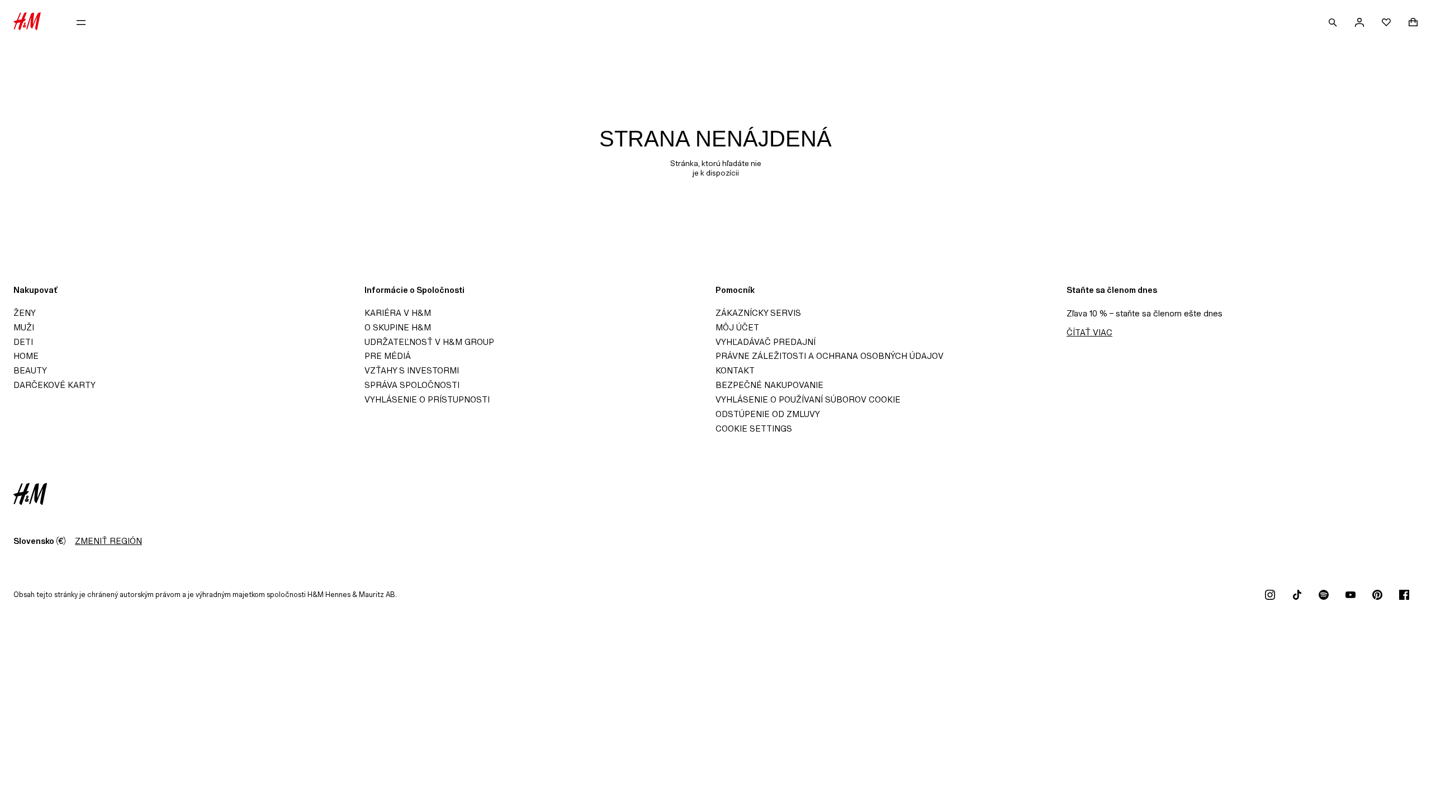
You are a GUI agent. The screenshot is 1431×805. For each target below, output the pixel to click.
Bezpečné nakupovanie (769, 385)
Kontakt (735, 370)
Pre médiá (387, 356)
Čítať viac (1089, 332)
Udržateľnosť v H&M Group (429, 342)
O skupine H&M (397, 327)
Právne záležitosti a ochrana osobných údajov (830, 356)
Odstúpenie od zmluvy (768, 414)
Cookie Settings (754, 428)
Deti (23, 342)
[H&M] (27, 22)
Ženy (24, 313)
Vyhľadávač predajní (766, 342)
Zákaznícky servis (758, 313)
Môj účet (737, 327)
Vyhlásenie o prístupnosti (427, 399)
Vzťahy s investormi (411, 370)
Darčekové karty (54, 385)
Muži (23, 327)
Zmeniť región (108, 541)
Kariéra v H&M (397, 313)
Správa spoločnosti (411, 385)
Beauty (30, 370)
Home (26, 356)
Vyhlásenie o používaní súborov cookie (808, 399)
